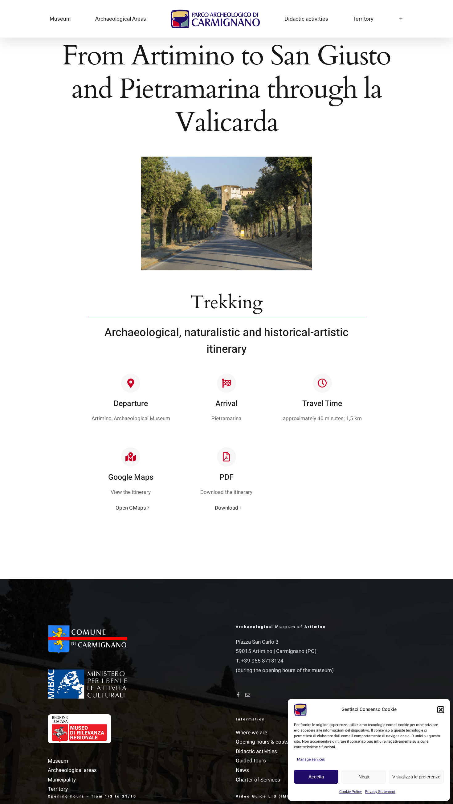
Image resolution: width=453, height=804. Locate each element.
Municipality (62, 780)
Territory (58, 789)
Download (226, 508)
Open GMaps (131, 508)
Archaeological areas (72, 770)
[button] (441, 710)
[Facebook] (238, 694)
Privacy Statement (380, 791)
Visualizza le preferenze (416, 776)
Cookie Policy (350, 791)
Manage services (311, 759)
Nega (363, 776)
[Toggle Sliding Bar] (354, 19)
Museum (58, 761)
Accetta (316, 776)
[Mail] (247, 694)
